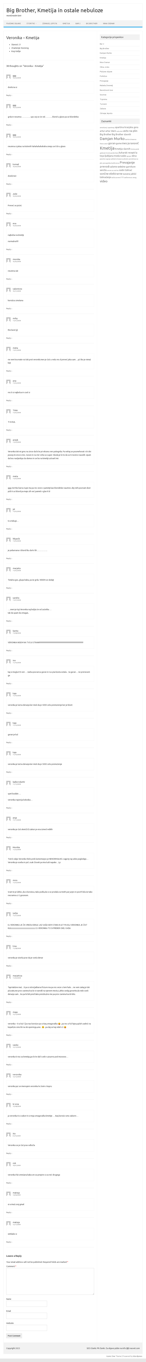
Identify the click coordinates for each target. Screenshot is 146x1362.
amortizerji (104, 127)
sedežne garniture (126, 166)
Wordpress (137, 1356)
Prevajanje (104, 81)
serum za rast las (113, 170)
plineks (125, 159)
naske (123, 156)
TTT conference (126, 177)
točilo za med (116, 177)
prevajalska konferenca (111, 163)
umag (134, 177)
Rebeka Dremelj (106, 85)
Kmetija (66, 23)
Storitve (31, 23)
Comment (11, 1266)
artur (102, 131)
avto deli (120, 131)
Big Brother (91, 23)
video (104, 181)
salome (113, 166)
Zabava (103, 109)
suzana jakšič (129, 173)
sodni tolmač (125, 170)
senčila (103, 170)
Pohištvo (103, 76)
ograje (128, 156)
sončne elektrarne (111, 173)
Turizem (103, 104)
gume (119, 143)
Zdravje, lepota (49, 23)
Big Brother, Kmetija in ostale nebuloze (54, 10)
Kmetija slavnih (122, 149)
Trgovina (103, 99)
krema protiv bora (112, 153)
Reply (8, 95)
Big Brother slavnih (121, 134)
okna (134, 156)
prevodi (104, 166)
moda (117, 156)
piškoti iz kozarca (117, 159)
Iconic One (111, 1356)
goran (111, 143)
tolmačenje (105, 177)
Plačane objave (13, 23)
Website (10, 1323)
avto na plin (130, 130)
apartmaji (111, 127)
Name (8, 1299)
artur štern (110, 131)
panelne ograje (105, 159)
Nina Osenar (108, 23)
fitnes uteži (104, 144)
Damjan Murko (106, 53)
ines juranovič (130, 143)
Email (8, 1311)
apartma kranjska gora (126, 127)
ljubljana (109, 156)
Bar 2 (78, 23)
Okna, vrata (104, 67)
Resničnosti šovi (106, 90)
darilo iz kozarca (130, 139)
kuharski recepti (127, 152)
